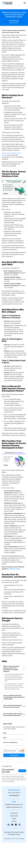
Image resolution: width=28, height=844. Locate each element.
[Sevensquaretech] (7, 3)
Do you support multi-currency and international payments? (13, 714)
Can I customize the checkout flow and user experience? (12, 706)
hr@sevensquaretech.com (14, 807)
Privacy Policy (7, 838)
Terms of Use (15, 838)
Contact (14, 821)
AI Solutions (14, 813)
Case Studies (14, 815)
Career (14, 818)
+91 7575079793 (14, 795)
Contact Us (22, 770)
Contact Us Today (14, 569)
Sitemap (22, 838)
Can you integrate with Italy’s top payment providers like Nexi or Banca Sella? (13, 697)
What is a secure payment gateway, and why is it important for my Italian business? (11, 669)
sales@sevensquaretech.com (14, 804)
